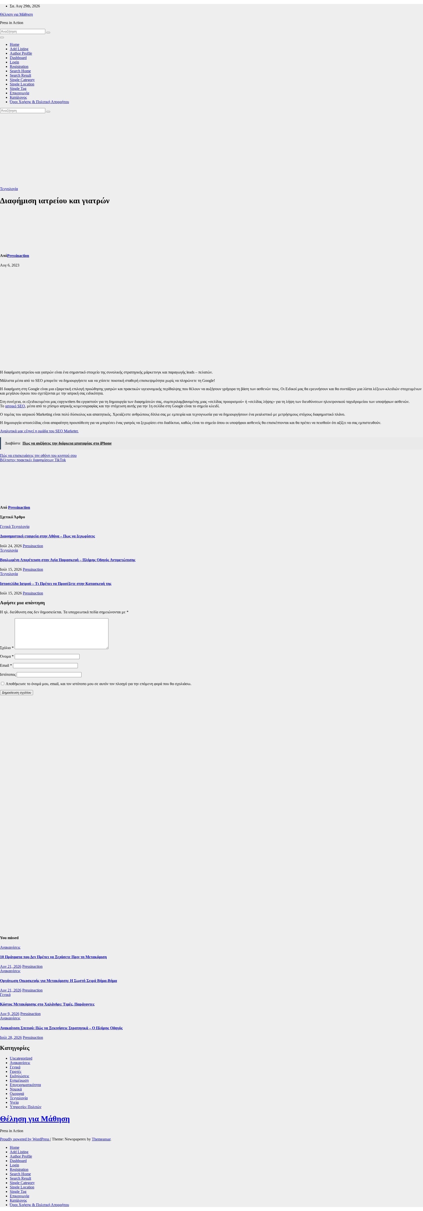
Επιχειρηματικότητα (25, 1085)
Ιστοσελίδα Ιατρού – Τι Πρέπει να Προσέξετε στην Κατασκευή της (55, 583)
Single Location (22, 84)
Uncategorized (21, 1058)
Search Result (20, 75)
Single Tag (18, 88)
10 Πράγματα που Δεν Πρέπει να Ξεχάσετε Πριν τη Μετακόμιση (53, 957)
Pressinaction (18, 256)
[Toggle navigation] (2, 37)
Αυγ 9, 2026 (9, 1014)
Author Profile (21, 53)
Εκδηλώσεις (19, 1076)
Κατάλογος (18, 97)
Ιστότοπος (8, 674)
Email (6, 665)
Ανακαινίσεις (10, 947)
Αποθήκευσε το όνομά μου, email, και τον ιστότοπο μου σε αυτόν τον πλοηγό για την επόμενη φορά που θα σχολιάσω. (98, 684)
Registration (19, 66)
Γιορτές (15, 1071)
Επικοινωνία (19, 93)
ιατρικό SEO (15, 406)
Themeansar (101, 1139)
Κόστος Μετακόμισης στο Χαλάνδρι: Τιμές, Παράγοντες (47, 1004)
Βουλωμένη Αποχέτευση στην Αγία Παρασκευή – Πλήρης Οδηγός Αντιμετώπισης (67, 560)
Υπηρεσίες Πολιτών (25, 1107)
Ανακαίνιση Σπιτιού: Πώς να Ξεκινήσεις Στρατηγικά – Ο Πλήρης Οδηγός (61, 1028)
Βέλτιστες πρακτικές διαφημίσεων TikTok (33, 460)
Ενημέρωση (19, 1080)
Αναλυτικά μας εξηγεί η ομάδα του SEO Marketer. (39, 431)
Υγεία (14, 1102)
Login (14, 62)
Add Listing (19, 49)
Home (14, 44)
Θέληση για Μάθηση (16, 14)
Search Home (20, 71)
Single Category (22, 80)
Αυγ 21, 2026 (10, 966)
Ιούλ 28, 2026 (11, 1037)
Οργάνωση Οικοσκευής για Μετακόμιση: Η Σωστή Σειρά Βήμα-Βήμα (58, 981)
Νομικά (16, 1089)
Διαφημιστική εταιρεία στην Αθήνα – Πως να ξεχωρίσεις (47, 536)
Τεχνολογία (9, 189)
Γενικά (6, 526)
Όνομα (7, 656)
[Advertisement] (211, 150)
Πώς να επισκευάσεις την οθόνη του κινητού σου (38, 455)
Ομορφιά (17, 1093)
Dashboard (18, 58)
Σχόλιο (7, 648)
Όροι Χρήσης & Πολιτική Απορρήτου (39, 102)
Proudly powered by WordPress (25, 1139)
